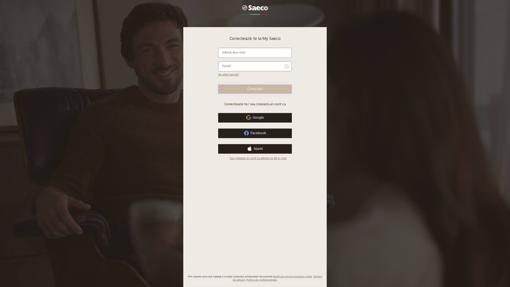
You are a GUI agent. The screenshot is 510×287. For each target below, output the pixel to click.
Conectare (255, 89)
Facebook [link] (258, 133)
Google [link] (258, 117)
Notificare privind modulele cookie (292, 277)
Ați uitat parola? (228, 74)
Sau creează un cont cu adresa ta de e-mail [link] (258, 158)
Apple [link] (258, 148)
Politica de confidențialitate (261, 280)
